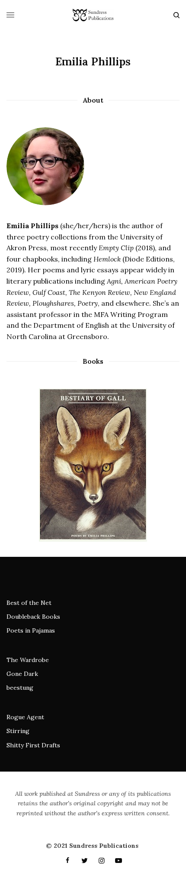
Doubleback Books (33, 616)
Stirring (17, 731)
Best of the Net (28, 603)
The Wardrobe (27, 660)
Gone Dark (22, 674)
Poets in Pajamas (30, 630)
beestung (19, 687)
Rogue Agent (25, 717)
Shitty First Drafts (33, 745)
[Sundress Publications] (92, 15)
